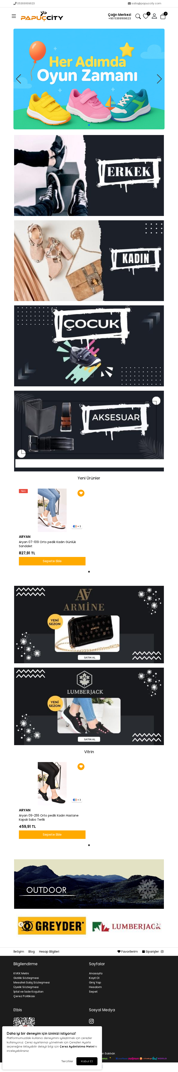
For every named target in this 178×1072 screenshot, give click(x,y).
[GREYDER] (52, 926)
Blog (32, 951)
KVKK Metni (21, 973)
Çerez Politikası (24, 996)
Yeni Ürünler (89, 478)
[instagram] (162, 951)
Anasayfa (95, 973)
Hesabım (95, 987)
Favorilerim (129, 951)
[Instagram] (92, 1020)
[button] (14, 16)
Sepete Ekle (52, 561)
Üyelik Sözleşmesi (26, 987)
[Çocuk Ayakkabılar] (89, 79)
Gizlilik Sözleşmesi (26, 978)
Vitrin (89, 751)
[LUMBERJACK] (126, 926)
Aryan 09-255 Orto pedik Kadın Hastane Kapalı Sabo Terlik (49, 817)
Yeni (23, 491)
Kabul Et (87, 1061)
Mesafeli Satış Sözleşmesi (31, 982)
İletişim (19, 951)
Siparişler (152, 951)
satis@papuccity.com (146, 3)
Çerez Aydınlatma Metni (77, 1046)
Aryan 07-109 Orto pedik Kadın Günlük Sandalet (47, 544)
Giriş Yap (95, 982)
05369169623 (26, 3)
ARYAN (24, 536)
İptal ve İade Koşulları (28, 992)
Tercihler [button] (67, 1061)
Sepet (93, 992)
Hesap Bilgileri (49, 951)
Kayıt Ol (94, 978)
